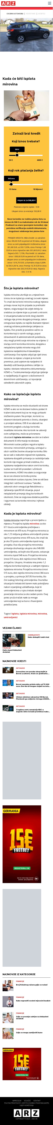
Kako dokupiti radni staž (38, 637)
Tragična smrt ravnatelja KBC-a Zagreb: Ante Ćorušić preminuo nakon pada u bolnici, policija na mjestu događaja (33, 711)
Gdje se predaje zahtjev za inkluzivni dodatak (32, 1018)
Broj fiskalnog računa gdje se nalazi (31, 985)
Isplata (15, 613)
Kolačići (27, 1101)
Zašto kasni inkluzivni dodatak (12, 651)
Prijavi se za (26, 200)
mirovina (34, 523)
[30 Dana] (11, 184)
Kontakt (37, 1101)
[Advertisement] (22, 760)
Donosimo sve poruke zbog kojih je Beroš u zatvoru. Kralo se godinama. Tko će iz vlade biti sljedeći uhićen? (32, 673)
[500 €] (17, 155)
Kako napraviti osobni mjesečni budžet (33, 1001)
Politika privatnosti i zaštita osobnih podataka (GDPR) (26, 1103)
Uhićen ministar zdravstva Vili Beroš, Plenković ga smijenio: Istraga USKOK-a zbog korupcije (33, 698)
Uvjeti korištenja (26, 1105)
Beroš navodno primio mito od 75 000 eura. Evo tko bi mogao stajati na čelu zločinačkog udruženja (32, 685)
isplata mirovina (28, 613)
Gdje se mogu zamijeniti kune (29, 1033)
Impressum (16, 1101)
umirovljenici (10, 617)
